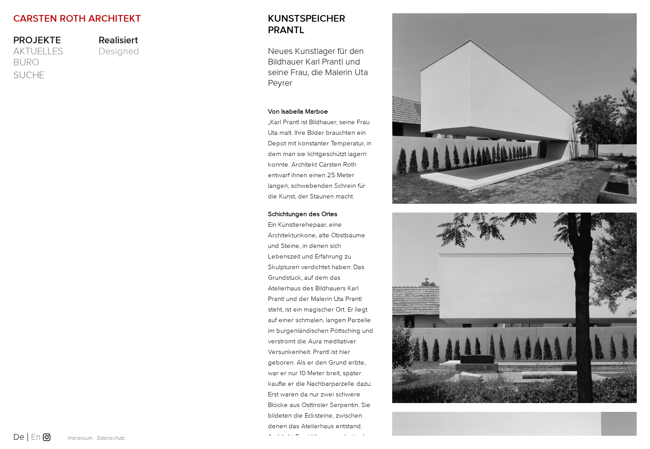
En (37, 437)
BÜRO (26, 62)
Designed (119, 51)
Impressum (79, 438)
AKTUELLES (38, 51)
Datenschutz (111, 438)
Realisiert (118, 40)
